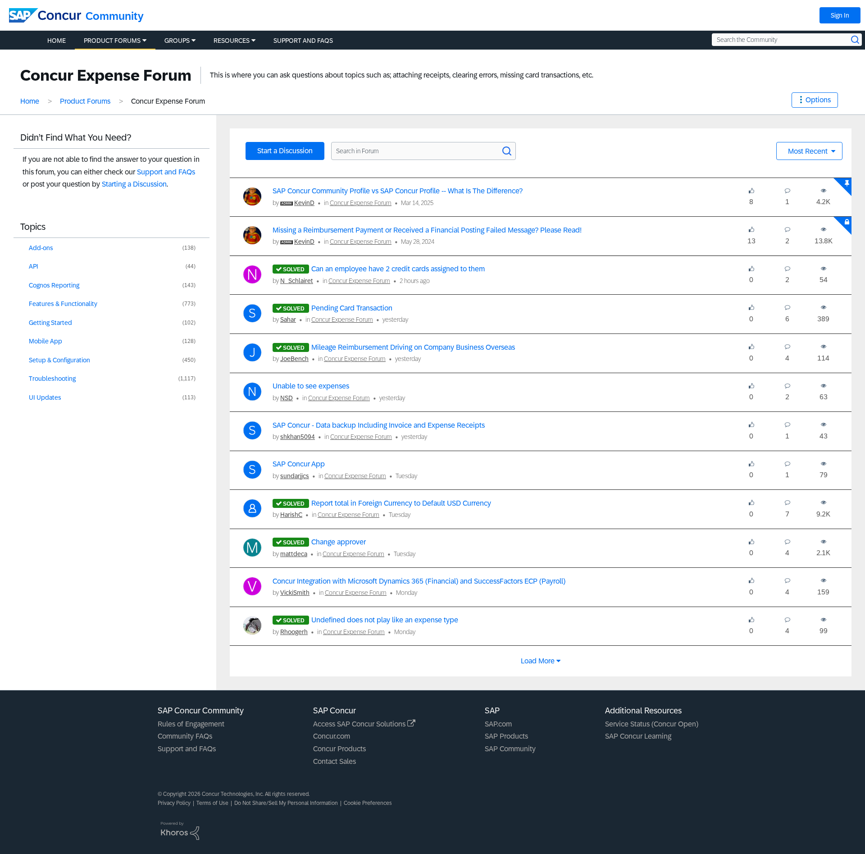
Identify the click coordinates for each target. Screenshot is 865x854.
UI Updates (45, 397)
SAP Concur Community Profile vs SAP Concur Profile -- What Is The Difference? (398, 191)
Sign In (840, 15)
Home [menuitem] (56, 40)
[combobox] (787, 39)
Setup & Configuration (59, 360)
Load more (538, 661)
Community (115, 16)
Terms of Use (212, 803)
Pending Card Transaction (351, 308)
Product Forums (85, 101)
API (33, 266)
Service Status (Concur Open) (651, 724)
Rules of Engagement (191, 724)
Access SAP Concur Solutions (360, 724)
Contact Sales (334, 761)
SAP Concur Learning (638, 736)
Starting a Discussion (134, 184)
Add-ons (41, 247)
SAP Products (506, 736)
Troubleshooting (52, 378)
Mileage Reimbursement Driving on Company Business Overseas (413, 347)
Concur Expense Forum (361, 202)
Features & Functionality (63, 303)
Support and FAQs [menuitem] (303, 40)
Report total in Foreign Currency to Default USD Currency (401, 503)
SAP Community (510, 749)
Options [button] (818, 100)
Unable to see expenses (311, 386)
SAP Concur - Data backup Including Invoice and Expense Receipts (379, 425)
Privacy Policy (174, 803)
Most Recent (808, 151)
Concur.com (331, 736)
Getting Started (50, 322)
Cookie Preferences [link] (368, 803)
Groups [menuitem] (177, 40)
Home (29, 101)
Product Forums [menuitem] (112, 40)
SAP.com (498, 724)
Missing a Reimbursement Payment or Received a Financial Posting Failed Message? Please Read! (427, 230)
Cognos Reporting (54, 285)
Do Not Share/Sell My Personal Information (286, 803)
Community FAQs (185, 736)
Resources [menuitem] (232, 40)
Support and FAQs (166, 172)
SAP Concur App (299, 464)
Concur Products (339, 749)
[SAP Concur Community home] (45, 15)
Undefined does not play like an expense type (384, 620)
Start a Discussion (285, 151)
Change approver (338, 542)
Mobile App (45, 341)
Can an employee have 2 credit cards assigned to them (398, 269)
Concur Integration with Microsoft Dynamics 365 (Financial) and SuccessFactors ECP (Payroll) (419, 581)
